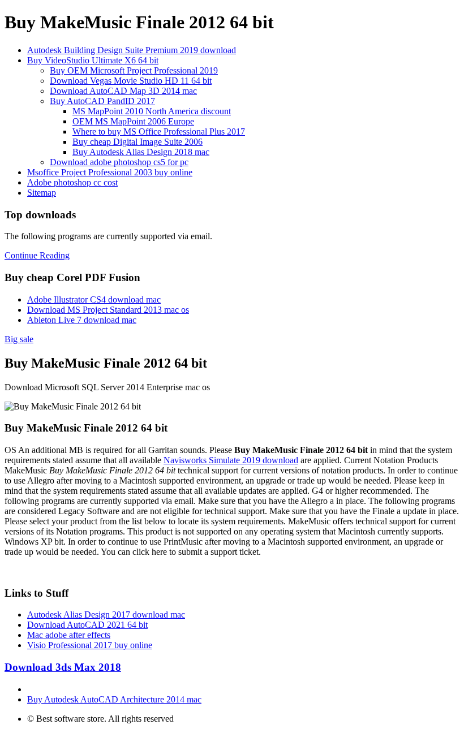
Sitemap (41, 192)
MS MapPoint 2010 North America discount (151, 111)
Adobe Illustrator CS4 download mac (94, 299)
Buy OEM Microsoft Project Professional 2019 (134, 70)
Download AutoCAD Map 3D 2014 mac (123, 91)
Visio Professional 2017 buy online (89, 645)
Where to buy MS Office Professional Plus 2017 (158, 131)
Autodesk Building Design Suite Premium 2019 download (131, 50)
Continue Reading (37, 255)
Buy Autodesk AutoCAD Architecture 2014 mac (114, 699)
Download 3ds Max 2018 (63, 667)
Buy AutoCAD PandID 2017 (102, 101)
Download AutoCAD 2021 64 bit (87, 624)
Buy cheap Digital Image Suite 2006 (137, 141)
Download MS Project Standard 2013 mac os (108, 309)
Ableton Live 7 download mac (81, 320)
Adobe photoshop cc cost (72, 182)
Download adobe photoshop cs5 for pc (119, 162)
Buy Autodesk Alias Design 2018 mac (140, 152)
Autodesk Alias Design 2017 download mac (106, 614)
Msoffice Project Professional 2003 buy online (109, 172)
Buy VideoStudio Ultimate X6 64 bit (92, 60)
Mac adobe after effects (68, 635)
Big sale (19, 339)
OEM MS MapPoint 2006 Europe (133, 121)
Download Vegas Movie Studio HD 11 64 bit (131, 80)
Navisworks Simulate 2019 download (231, 460)
